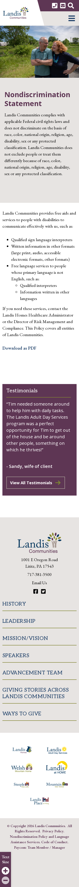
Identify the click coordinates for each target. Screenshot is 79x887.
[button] (72, 18)
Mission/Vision (25, 638)
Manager (58, 847)
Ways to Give (21, 714)
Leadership (19, 621)
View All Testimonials (31, 482)
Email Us (39, 583)
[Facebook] (36, 591)
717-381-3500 (39, 574)
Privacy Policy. (53, 831)
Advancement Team (32, 673)
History (14, 604)
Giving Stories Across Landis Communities (35, 693)
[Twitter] (43, 591)
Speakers (15, 655)
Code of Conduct (54, 842)
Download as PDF (19, 348)
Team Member (38, 847)
